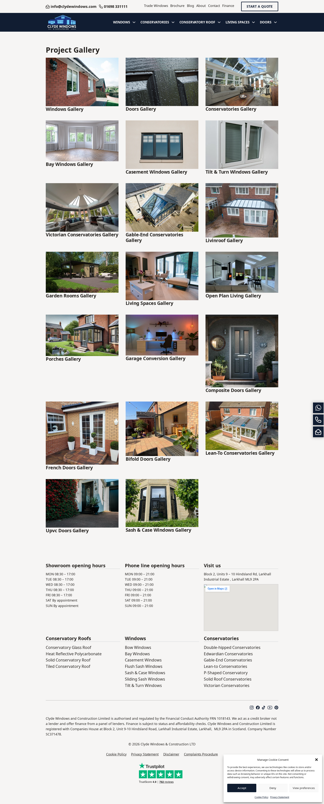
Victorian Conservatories (226, 685)
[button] (316, 759)
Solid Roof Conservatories (227, 679)
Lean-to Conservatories (225, 666)
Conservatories (154, 22)
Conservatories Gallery (231, 109)
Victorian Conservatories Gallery (82, 234)
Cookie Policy (261, 797)
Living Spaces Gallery (149, 303)
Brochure (177, 5)
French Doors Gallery (69, 467)
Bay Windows (137, 653)
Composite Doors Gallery (233, 390)
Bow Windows (138, 647)
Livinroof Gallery (224, 240)
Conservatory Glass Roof (68, 647)
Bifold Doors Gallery (148, 459)
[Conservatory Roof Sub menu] (219, 22)
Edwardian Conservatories (228, 653)
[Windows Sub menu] (134, 22)
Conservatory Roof (197, 22)
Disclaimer (171, 754)
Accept (242, 788)
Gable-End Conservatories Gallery (154, 237)
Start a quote (260, 6)
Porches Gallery (63, 359)
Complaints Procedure (201, 754)
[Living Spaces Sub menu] (253, 22)
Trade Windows (156, 5)
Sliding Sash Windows (145, 679)
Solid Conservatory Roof (68, 660)
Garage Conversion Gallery (155, 358)
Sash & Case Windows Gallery (158, 530)
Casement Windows (143, 660)
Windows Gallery (64, 109)
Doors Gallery (141, 109)
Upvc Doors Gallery (67, 530)
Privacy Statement (279, 797)
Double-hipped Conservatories (232, 647)
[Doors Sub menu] (275, 22)
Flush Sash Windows (143, 666)
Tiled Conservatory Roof (68, 666)
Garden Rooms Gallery (71, 295)
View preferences (304, 788)
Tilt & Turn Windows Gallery (237, 172)
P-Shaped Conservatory (226, 672)
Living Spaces (238, 22)
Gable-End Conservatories (228, 660)
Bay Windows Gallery (69, 164)
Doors (266, 22)
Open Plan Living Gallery (233, 295)
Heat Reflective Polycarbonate (74, 653)
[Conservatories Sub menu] (173, 22)
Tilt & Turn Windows (143, 685)
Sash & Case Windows (145, 672)
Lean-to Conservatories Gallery (240, 453)
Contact (214, 5)
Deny (272, 788)
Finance (228, 5)
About (201, 5)
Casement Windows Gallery (156, 172)
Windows (121, 22)
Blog (190, 5)
